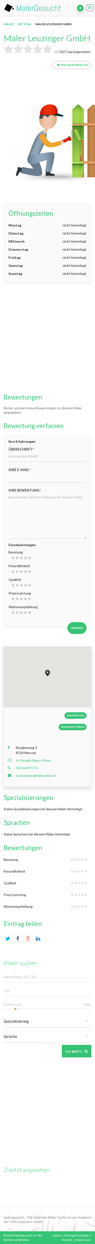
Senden (77, 628)
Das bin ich (75, 715)
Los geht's (74, 1051)
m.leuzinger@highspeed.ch (36, 775)
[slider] (15, 1009)
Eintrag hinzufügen (77, 1235)
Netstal (24, 24)
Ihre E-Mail (19, 470)
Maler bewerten (74, 65)
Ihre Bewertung (25, 490)
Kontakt (67, 1240)
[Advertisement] (47, 338)
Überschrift (21, 449)
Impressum (83, 1240)
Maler (9, 24)
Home (57, 1235)
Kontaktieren (72, 727)
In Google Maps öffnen (33, 760)
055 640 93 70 (27, 768)
